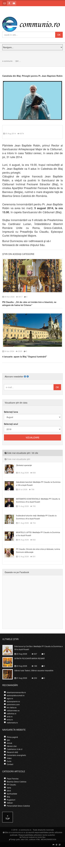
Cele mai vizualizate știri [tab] (18, 459)
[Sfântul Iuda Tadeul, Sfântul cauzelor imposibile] (9, 673)
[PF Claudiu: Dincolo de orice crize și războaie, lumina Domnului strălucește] (11, 552)
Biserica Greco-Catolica (16, 781)
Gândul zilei (12, 746)
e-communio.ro (25, 829)
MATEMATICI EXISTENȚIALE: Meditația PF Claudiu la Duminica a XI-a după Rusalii (38, 500)
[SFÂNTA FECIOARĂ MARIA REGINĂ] (9, 661)
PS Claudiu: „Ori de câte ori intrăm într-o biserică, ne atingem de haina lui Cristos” (29, 304)
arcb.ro (10, 716)
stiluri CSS (24, 839)
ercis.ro (10, 719)
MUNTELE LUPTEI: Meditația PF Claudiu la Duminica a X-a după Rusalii (38, 534)
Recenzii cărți (12, 752)
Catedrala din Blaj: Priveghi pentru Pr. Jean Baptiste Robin (32, 75)
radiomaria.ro (12, 722)
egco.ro (10, 698)
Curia (9, 761)
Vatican (10, 802)
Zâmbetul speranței (24, 465)
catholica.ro (11, 713)
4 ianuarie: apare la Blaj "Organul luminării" (24, 356)
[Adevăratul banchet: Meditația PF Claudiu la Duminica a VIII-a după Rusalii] (11, 485)
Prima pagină (12, 737)
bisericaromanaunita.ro (16, 692)
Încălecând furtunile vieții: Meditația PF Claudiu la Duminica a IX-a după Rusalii (36, 517)
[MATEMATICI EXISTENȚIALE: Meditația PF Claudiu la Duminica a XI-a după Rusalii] (11, 502)
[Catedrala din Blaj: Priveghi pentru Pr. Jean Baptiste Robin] (32, 100)
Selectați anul (11, 423)
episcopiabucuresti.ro (15, 695)
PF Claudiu (11, 784)
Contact (10, 764)
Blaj (8, 796)
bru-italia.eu (12, 707)
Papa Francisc (13, 778)
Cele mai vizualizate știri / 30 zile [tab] (22, 452)
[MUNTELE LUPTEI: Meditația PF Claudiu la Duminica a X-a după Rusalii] (11, 535)
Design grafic (15, 839)
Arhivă (9, 743)
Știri (17, 61)
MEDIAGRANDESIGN (48, 839)
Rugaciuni (11, 799)
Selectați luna (11, 411)
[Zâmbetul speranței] (11, 468)
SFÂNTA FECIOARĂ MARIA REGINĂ (29, 658)
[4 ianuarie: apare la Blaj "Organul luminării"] (32, 329)
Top (7, 818)
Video (9, 758)
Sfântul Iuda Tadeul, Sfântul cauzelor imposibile (33, 670)
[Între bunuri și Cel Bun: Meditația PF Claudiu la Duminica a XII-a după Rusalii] (9, 649)
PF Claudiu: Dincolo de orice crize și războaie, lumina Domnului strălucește (38, 550)
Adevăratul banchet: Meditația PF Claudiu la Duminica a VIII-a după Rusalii (38, 483)
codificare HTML (34, 839)
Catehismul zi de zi (14, 749)
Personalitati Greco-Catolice (18, 805)
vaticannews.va (13, 710)
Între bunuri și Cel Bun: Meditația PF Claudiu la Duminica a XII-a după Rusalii (38, 648)
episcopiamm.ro (13, 701)
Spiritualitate (12, 793)
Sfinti (9, 790)
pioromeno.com (13, 704)
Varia (9, 787)
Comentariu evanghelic (16, 755)
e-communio (7, 61)
